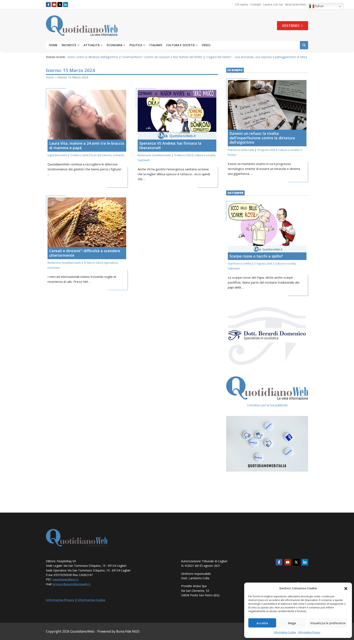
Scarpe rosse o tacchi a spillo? (256, 256)
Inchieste (69, 45)
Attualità (92, 45)
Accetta (262, 623)
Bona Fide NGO (128, 631)
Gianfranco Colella (239, 263)
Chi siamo (241, 4)
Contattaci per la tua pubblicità (267, 405)
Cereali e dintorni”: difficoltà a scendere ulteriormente (84, 253)
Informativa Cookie (285, 632)
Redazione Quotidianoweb (154, 155)
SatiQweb (144, 160)
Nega (292, 623)
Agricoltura (110, 262)
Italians (155, 45)
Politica (135, 45)
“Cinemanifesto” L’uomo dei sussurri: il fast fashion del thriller (136, 57)
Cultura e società (180, 45)
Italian (319, 6)
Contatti (255, 4)
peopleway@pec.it (66, 579)
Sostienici (290, 25)
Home (53, 45)
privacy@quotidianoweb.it (72, 584)
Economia (114, 45)
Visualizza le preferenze (328, 623)
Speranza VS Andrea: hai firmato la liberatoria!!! (170, 145)
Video (206, 45)
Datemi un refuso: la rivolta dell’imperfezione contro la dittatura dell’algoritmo (262, 138)
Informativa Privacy (309, 632)
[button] (346, 588)
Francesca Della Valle (241, 150)
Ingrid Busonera (57, 155)
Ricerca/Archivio (295, 4)
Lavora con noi (273, 4)
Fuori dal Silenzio (101, 155)
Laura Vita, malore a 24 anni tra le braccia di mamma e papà (86, 145)
